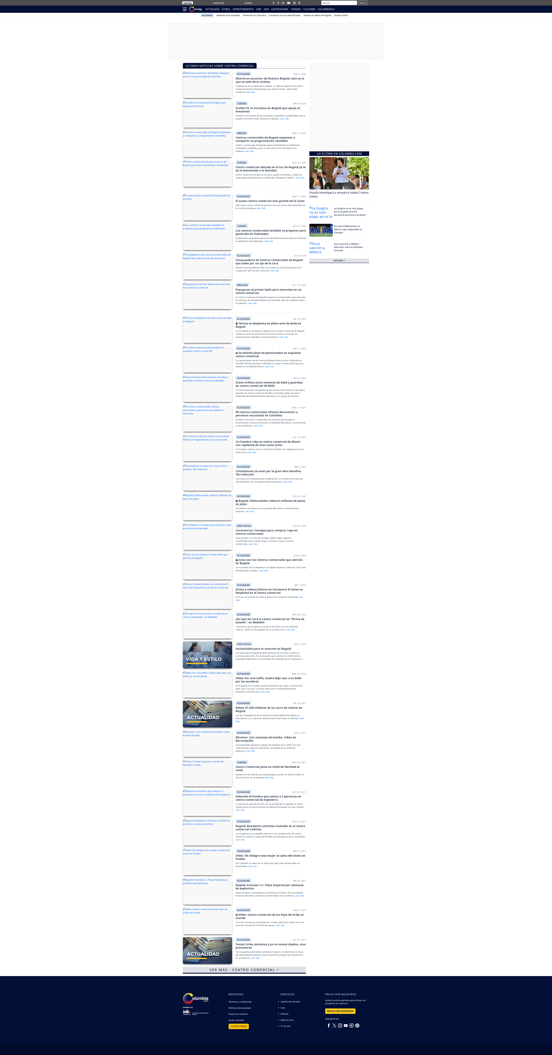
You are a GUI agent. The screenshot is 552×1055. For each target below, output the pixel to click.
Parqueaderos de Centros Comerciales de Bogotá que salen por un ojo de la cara (269, 261)
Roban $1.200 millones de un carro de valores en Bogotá (269, 709)
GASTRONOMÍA (279, 9)
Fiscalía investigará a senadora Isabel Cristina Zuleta (339, 194)
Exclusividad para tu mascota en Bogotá (263, 649)
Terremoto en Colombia (254, 15)
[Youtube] (288, 2)
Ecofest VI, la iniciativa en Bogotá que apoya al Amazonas (268, 109)
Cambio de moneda (290, 1001)
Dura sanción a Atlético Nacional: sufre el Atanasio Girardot (348, 247)
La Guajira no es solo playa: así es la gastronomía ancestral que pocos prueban (350, 211)
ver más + (339, 260)
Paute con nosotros (238, 1014)
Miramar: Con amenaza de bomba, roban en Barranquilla (266, 739)
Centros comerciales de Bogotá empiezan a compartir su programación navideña (265, 139)
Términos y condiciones (240, 1001)
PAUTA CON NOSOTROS (340, 1011)
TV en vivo (286, 1026)
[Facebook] (273, 2)
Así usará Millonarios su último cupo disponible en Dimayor (348, 229)
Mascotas (242, 284)
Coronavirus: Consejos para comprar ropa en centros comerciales (267, 532)
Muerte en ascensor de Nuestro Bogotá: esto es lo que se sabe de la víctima (270, 80)
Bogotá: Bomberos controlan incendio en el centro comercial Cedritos (270, 827)
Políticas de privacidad (240, 1008)
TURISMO (296, 9)
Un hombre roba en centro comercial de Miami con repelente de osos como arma (268, 443)
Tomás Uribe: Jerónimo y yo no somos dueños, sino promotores (271, 946)
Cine (283, 1007)
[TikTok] (299, 2)
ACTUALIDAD (212, 9)
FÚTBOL (226, 9)
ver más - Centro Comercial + (244, 969)
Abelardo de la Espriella (228, 15)
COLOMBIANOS (326, 9)
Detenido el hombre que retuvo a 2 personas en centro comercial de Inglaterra (268, 798)
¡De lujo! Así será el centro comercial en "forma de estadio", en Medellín (270, 620)
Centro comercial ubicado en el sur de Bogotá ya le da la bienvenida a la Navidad (271, 168)
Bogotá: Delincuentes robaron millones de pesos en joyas (270, 502)
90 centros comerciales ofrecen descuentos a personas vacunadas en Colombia (267, 413)
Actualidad (243, 73)
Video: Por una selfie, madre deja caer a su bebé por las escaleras (268, 679)
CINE (258, 9)
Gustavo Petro (341, 15)
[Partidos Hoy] (294, 2)
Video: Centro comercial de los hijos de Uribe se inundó (270, 916)
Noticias (187, 2)
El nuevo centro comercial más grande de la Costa (270, 201)
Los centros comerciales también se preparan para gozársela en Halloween (271, 232)
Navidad (241, 133)
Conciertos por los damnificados (285, 15)
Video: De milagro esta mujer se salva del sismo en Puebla (270, 857)
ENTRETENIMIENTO (243, 9)
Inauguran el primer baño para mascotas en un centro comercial (269, 291)
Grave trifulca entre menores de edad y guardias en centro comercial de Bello (269, 384)
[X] (278, 2)
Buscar (363, 2)
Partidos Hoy (218, 2)
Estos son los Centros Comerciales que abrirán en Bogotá (269, 561)
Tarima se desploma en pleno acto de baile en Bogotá (268, 325)
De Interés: (207, 15)
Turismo (241, 103)
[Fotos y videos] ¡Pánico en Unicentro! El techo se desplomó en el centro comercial (269, 591)
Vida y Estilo (244, 525)
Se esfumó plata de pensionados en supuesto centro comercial (268, 354)
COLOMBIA (309, 9)
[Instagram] (283, 2)
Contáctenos (238, 1026)
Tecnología (243, 850)
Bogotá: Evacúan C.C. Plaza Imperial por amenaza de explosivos (270, 886)
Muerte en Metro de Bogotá (317, 15)
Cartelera (248, 2)
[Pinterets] (357, 1024)
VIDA (266, 9)
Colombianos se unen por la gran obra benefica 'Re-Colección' (268, 472)
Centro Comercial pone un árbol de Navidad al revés (267, 768)
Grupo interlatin (236, 1020)
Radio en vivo (287, 1020)
